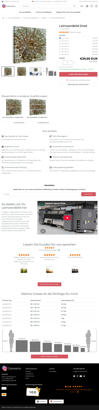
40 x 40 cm (65, 41)
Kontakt (28, 371)
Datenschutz (30, 376)
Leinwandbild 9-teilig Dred (37, 117)
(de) (81, 6)
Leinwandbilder (25, 12)
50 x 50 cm (65, 43)
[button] (8, 71)
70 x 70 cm (65, 49)
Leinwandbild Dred (57, 18)
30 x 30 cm (65, 38)
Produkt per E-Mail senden (79, 84)
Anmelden (53, 371)
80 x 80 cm (65, 52)
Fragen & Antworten (80, 371)
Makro (44, 18)
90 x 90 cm (65, 54)
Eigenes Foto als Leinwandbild (68, 12)
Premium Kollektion (44, 12)
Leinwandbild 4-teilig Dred (12, 117)
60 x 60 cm (65, 46)
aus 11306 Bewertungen (48, 250)
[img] (49, 248)
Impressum (29, 374)
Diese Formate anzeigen (49, 356)
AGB (27, 378)
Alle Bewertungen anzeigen (49, 284)
